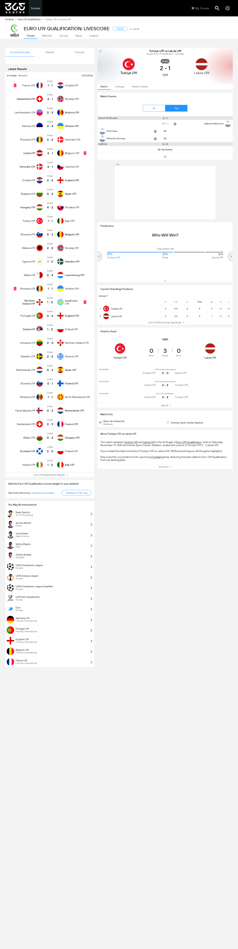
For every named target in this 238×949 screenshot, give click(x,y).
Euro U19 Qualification (29, 19)
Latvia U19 (149, 442)
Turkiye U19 (131, 442)
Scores (35, 8)
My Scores (202, 8)
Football (9, 19)
